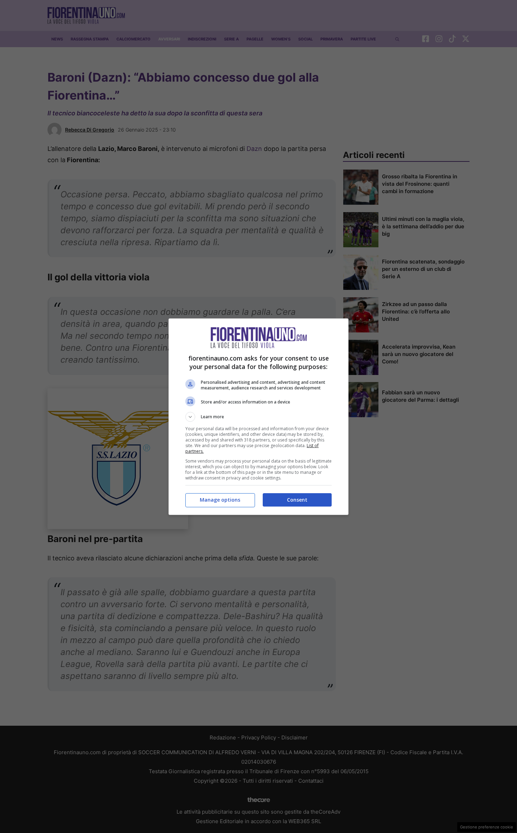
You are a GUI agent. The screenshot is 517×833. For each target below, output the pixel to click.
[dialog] (258, 416)
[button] (258, 417)
